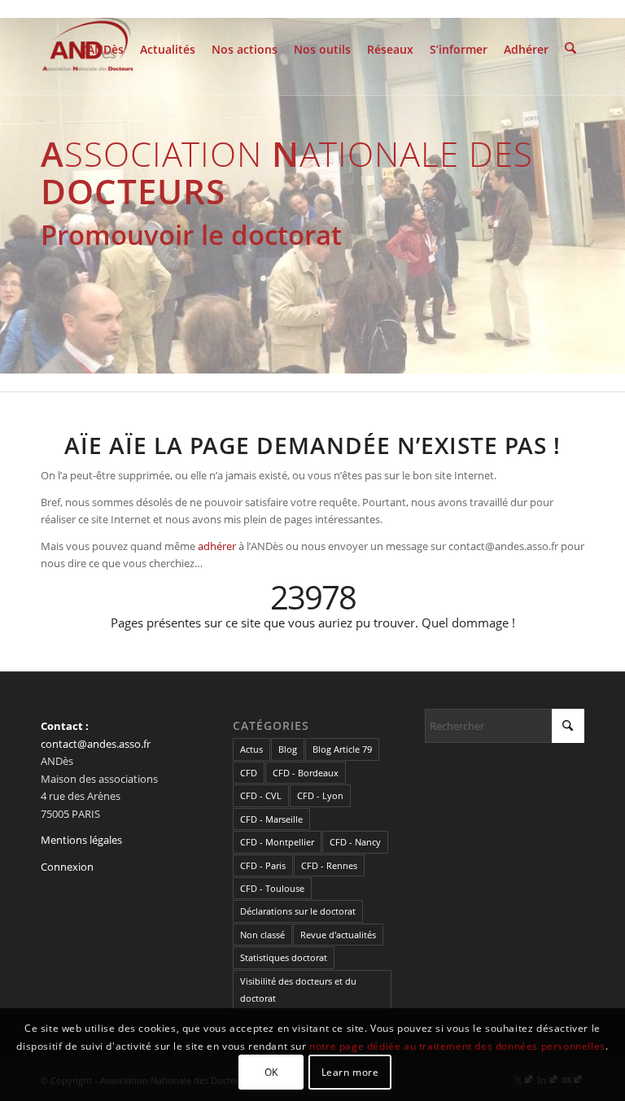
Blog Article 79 (342, 749)
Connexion (67, 866)
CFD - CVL (261, 795)
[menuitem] (102, 48)
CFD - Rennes (329, 865)
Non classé (262, 934)
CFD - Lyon (320, 795)
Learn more (350, 1072)
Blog (287, 749)
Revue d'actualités (338, 934)
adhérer (217, 546)
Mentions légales (81, 839)
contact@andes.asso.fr (96, 743)
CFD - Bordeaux (306, 773)
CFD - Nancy (355, 842)
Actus (251, 749)
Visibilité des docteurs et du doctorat (298, 989)
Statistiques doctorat (283, 957)
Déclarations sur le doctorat (298, 911)
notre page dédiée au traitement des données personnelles (457, 1046)
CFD (248, 773)
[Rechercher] (570, 48)
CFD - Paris (263, 865)
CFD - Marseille (271, 819)
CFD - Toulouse (272, 888)
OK (271, 1072)
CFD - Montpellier (277, 842)
